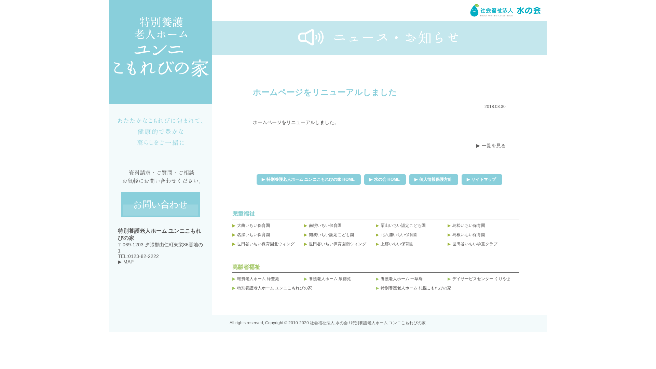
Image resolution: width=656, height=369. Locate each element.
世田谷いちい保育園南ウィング (337, 244)
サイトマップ (484, 179)
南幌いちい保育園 (325, 225)
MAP (128, 261)
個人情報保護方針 (435, 179)
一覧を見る (494, 145)
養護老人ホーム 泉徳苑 (330, 278)
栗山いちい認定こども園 (403, 225)
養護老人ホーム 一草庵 (402, 278)
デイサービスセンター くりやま (481, 278)
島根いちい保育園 (468, 234)
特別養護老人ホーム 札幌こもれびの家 (416, 288)
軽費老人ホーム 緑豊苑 (258, 278)
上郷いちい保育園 (397, 244)
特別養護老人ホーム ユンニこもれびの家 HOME (310, 179)
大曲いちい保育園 (253, 225)
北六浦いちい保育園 (399, 234)
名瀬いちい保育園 (253, 234)
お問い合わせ (160, 204)
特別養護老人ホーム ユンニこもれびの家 (274, 288)
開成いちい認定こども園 (331, 234)
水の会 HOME (387, 179)
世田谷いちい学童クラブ (474, 244)
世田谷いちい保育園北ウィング (266, 244)
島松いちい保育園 (468, 225)
